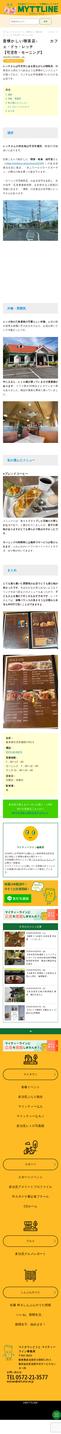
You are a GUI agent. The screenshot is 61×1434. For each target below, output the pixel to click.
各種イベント (30, 1087)
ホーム (6, 32)
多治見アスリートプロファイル (30, 1186)
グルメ (30, 1240)
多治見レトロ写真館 (30, 1125)
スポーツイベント (30, 1177)
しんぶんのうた (30, 1292)
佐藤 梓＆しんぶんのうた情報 (30, 1305)
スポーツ (30, 1164)
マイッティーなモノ (30, 1116)
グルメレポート (17, 32)
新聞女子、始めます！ (30, 1324)
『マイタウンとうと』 (42, 859)
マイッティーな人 (30, 1106)
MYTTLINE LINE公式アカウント (30, 813)
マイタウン (30, 1074)
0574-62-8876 (14, 752)
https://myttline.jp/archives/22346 (25, 163)
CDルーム (30, 1206)
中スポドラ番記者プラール (30, 1196)
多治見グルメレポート (30, 1253)
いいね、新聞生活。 (30, 1314)
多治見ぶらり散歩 (30, 1096)
